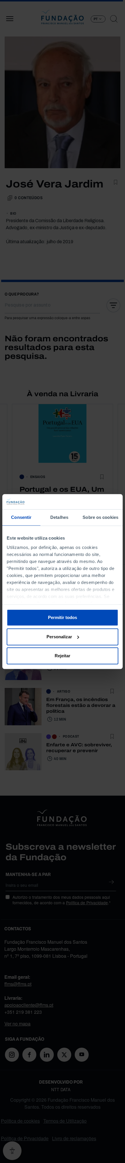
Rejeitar (62, 655)
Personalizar (59, 636)
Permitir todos (62, 617)
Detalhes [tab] (59, 517)
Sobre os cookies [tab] (100, 517)
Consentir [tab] (21, 517)
